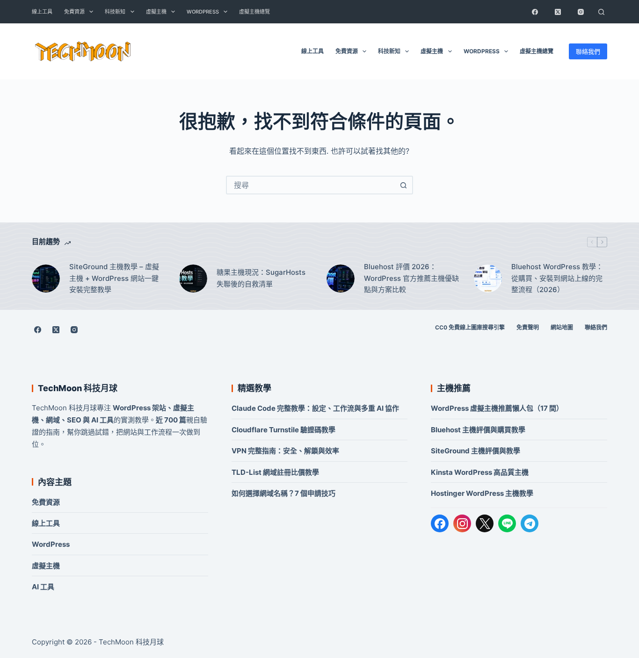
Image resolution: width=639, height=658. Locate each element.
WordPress (203, 11)
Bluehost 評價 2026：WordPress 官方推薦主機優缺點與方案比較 (411, 278)
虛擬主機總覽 (254, 11)
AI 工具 (43, 586)
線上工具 (42, 11)
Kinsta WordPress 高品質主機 (480, 472)
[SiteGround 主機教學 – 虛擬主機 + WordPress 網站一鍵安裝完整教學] (46, 279)
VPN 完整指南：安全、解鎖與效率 (285, 450)
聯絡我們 (588, 51)
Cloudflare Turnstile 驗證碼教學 (283, 429)
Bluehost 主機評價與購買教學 (478, 429)
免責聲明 (527, 327)
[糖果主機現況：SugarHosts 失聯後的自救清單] (193, 279)
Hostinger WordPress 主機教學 (482, 493)
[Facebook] (535, 11)
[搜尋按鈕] (403, 185)
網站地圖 (562, 327)
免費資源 (74, 11)
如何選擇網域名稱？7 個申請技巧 (283, 493)
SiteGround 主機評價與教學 (475, 450)
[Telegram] (529, 523)
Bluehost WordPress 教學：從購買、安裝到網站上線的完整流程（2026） (557, 278)
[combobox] (311, 185)
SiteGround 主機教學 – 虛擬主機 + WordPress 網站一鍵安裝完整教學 (114, 278)
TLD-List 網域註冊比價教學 (275, 472)
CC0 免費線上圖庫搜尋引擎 (470, 327)
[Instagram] (581, 11)
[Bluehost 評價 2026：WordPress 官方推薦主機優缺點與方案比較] (341, 279)
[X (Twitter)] (558, 11)
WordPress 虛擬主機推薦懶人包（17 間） (497, 408)
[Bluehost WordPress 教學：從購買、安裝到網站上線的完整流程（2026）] (488, 279)
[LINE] (507, 523)
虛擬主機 (156, 11)
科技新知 (115, 11)
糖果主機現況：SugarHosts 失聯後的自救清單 (261, 278)
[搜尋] (601, 11)
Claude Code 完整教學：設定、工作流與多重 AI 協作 (315, 408)
